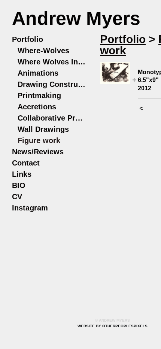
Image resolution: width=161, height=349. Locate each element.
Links (21, 174)
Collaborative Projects (52, 118)
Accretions (37, 107)
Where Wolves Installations (52, 62)
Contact (26, 163)
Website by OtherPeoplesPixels (113, 326)
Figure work (39, 140)
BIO (18, 185)
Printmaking (39, 95)
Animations (38, 73)
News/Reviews (38, 152)
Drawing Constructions (52, 84)
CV (17, 196)
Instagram (30, 208)
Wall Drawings (43, 129)
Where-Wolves (43, 50)
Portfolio (27, 39)
